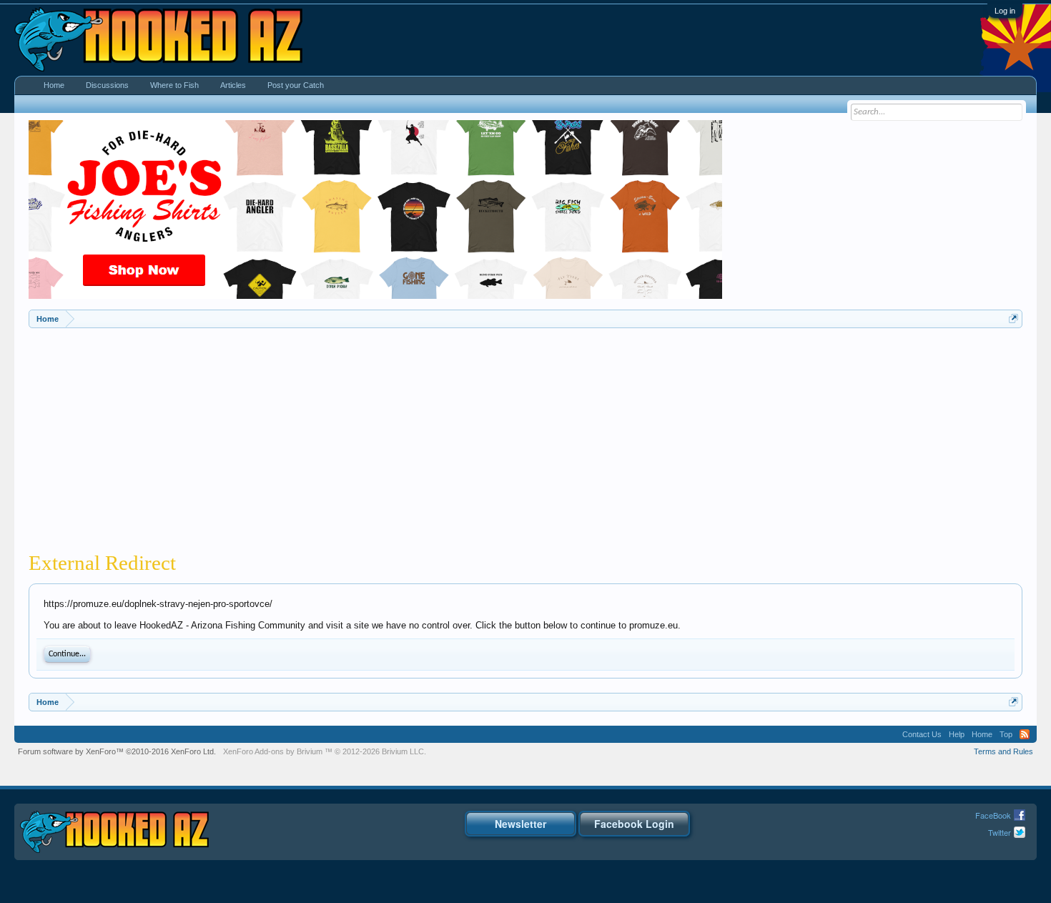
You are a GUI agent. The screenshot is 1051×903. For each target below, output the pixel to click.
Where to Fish (174, 85)
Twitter (999, 832)
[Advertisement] (525, 435)
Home (54, 85)
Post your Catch (295, 85)
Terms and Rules (1003, 751)
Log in (1005, 10)
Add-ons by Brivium (324, 751)
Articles (233, 85)
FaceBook (993, 815)
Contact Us (922, 734)
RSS (1025, 734)
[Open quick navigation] (1013, 318)
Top (1006, 734)
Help (956, 734)
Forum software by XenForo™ (117, 751)
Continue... (67, 654)
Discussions (107, 85)
